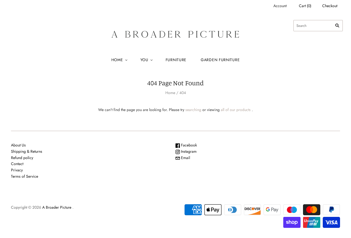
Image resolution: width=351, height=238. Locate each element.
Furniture (176, 60)
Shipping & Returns (26, 151)
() (305, 5)
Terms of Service (24, 176)
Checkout (329, 5)
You (144, 60)
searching (193, 109)
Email (185, 157)
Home (117, 60)
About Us (18, 145)
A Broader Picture (56, 207)
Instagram (188, 151)
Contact (17, 163)
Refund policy (22, 157)
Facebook (188, 145)
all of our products (236, 109)
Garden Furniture (220, 60)
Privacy (17, 170)
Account (280, 5)
